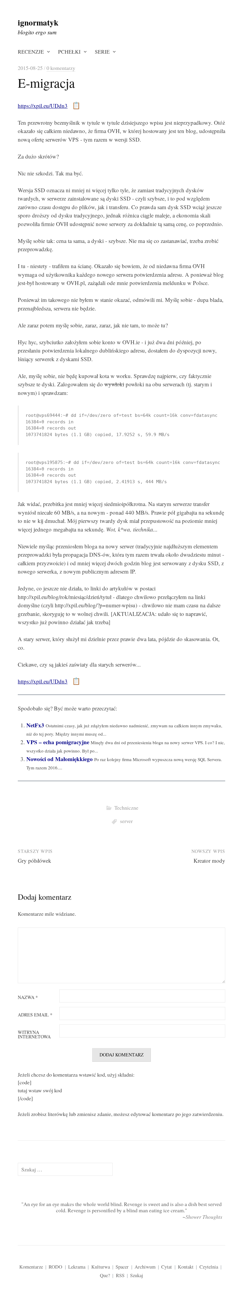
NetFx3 (35, 725)
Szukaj (136, 1275)
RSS (120, 1275)
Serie (102, 51)
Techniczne (126, 807)
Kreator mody (209, 860)
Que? (105, 1275)
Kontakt (186, 1266)
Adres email (35, 1015)
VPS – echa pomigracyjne (57, 742)
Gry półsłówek (34, 860)
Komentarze (31, 1266)
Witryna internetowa (34, 1034)
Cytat (166, 1266)
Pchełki (69, 51)
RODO (55, 1266)
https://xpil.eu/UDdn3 (43, 105)
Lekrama (76, 1266)
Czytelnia (208, 1266)
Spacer (122, 1266)
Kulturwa (100, 1266)
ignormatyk (38, 22)
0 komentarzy (61, 67)
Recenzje (31, 51)
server (126, 820)
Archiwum (145, 1266)
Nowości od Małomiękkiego (59, 759)
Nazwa (28, 997)
